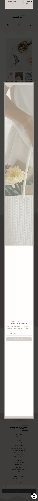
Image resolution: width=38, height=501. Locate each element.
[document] (19, 250)
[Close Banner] (31, 1)
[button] (4, 83)
